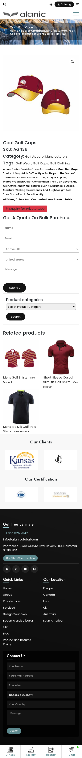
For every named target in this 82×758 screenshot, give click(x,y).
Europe (48, 588)
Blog (6, 633)
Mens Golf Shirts (15, 377)
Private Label (12, 601)
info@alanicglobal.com (20, 539)
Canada (49, 595)
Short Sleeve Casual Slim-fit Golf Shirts (58, 379)
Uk (45, 608)
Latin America (53, 621)
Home (14, 31)
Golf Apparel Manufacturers (43, 32)
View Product (21, 431)
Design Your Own (15, 614)
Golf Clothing (60, 163)
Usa (46, 601)
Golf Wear (23, 163)
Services (9, 608)
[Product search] (4, 4)
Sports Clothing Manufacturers (44, 31)
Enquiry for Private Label (26, 208)
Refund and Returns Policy (17, 642)
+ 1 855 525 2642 (15, 533)
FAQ (6, 627)
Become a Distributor (18, 621)
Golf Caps (40, 163)
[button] (72, 61)
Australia (49, 614)
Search (16, 317)
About (7, 595)
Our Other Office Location (20, 558)
